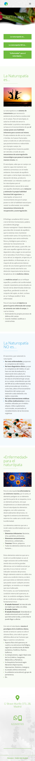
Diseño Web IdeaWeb (21, 758)
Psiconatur (10, 758)
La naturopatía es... (17, 37)
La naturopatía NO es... (17, 45)
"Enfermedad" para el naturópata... (18, 54)
